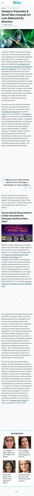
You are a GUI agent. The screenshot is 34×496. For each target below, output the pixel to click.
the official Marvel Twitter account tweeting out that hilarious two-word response (16, 66)
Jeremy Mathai (8, 24)
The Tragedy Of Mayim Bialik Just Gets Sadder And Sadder (9, 454)
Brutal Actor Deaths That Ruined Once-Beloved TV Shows (7, 479)
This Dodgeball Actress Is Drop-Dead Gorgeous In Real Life (24, 454)
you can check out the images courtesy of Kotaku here (16, 283)
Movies (3, 8)
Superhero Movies (13, 8)
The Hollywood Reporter (10, 112)
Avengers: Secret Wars (18, 400)
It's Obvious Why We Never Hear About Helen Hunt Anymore (24, 478)
